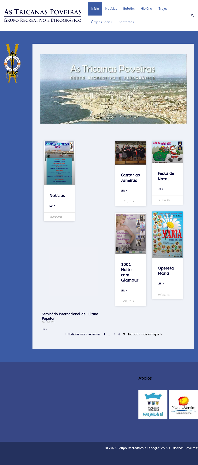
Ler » (52, 205)
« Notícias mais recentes (83, 334)
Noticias (57, 195)
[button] (192, 15)
